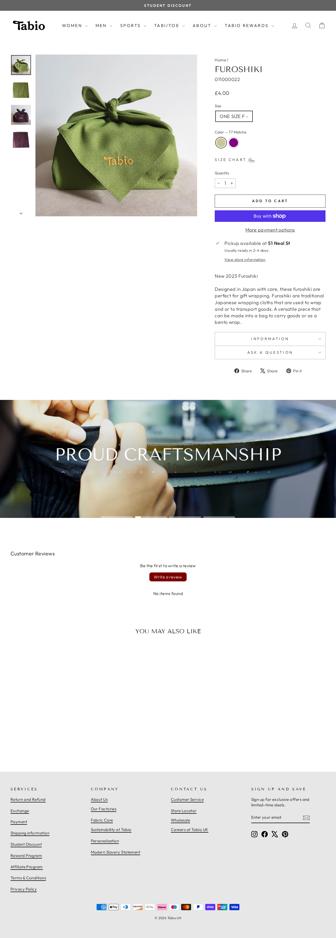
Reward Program (26, 855)
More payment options (270, 230)
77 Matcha (221, 142)
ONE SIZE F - (234, 116)
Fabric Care (102, 820)
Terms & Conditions (28, 877)
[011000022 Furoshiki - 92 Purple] (50, 741)
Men (102, 25)
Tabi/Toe (167, 25)
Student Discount (26, 844)
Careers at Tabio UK (189, 829)
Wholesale (180, 820)
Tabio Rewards (247, 25)
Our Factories (104, 808)
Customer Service (187, 799)
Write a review (168, 577)
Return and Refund (28, 799)
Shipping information (29, 832)
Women (73, 25)
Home (220, 59)
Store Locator (184, 810)
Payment (18, 821)
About (203, 25)
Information (270, 338)
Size (218, 106)
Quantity (222, 173)
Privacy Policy (23, 889)
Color (230, 132)
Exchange (19, 810)
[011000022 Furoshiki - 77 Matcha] (45, 741)
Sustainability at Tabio (111, 829)
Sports (131, 25)
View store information (244, 259)
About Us (99, 799)
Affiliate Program (26, 866)
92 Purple (233, 142)
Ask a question (270, 352)
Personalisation (105, 840)
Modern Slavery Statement (115, 852)
